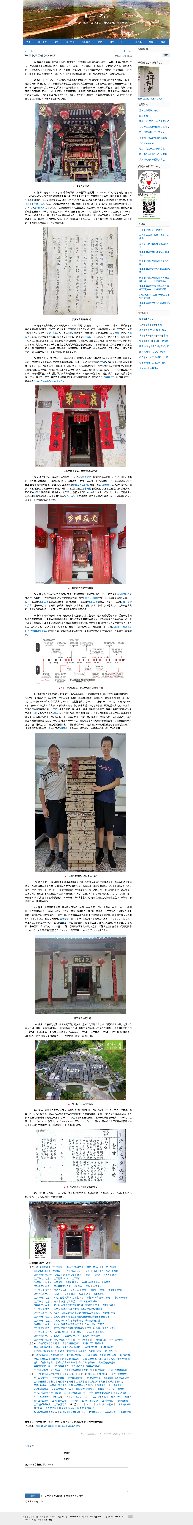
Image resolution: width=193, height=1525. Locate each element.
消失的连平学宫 (61, 1366)
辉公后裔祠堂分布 (70, 1358)
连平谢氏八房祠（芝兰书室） (47, 1370)
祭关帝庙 (74, 1290)
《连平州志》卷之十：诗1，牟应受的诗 (52, 1339)
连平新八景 (68, 1274)
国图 (153, 335)
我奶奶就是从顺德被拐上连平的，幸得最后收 (160, 159)
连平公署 (69, 1282)
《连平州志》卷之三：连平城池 (48, 1282)
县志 (141, 330)
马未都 (155, 352)
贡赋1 (85, 1290)
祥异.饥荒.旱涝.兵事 (88, 1301)
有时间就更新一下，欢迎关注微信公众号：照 (160, 132)
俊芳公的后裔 (91, 598)
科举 (56, 42)
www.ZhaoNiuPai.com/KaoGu (50, 381)
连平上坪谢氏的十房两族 (151, 230)
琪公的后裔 (92, 602)
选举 (88, 1294)
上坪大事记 (81, 1381)
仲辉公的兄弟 (91, 1347)
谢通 (70, 333)
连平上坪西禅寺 (41, 1400)
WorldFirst (51, 1517)
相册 (153, 324)
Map (86, 1517)
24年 (88, 1404)
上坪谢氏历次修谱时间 (46, 1343)
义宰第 (102, 362)
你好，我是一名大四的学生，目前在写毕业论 (160, 148)
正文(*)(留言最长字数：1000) (39, 1464)
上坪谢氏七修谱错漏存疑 (45, 1351)
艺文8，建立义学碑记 (94, 1324)
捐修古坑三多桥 (80, 484)
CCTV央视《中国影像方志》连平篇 (93, 1282)
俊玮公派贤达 (107, 1347)
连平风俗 (76, 1278)
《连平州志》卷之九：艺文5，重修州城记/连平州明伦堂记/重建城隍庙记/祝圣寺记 (71, 1316)
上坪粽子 (127, 1397)
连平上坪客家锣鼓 (42, 1397)
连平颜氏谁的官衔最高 (44, 1381)
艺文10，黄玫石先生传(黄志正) (101, 1328)
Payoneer (152, 319)
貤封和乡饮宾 (100, 1294)
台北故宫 (149, 357)
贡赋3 (102, 1290)
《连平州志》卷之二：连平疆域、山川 (51, 1278)
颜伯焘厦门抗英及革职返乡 (116, 1378)
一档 (159, 335)
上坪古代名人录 (97, 1381)
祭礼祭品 (78, 1286)
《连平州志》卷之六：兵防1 (46, 1294)
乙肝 (141, 324)
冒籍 (88, 1286)
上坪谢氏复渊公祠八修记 (78, 1355)
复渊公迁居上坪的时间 (93, 1343)
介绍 (158, 357)
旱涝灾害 (86, 477)
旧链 (159, 324)
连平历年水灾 (68, 1374)
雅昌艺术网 (144, 352)
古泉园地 (156, 363)
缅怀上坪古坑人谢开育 (74, 1393)
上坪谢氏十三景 (59, 1400)
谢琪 (55, 333)
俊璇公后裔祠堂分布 (65, 1362)
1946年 (92, 1374)
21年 (80, 1404)
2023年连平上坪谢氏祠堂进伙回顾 (111, 1370)
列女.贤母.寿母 (121, 1297)
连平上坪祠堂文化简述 (99, 1393)
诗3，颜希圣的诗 (98, 1339)
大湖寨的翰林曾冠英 (61, 1389)
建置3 (97, 1274)
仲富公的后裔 (123, 594)
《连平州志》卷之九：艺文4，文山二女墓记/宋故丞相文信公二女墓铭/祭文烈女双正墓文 (74, 1313)
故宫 (141, 357)
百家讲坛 (143, 368)
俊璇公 (88, 337)
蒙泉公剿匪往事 (41, 1389)
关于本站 (26, 1517)
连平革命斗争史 (41, 1378)
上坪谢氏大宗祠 (41, 207)
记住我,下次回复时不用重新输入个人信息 (63, 1496)
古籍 (141, 335)
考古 (147, 324)
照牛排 (142, 319)
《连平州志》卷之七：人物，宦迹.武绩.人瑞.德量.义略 (59, 1297)
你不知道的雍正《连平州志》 (49, 1267)
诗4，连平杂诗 (116, 1339)
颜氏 (55, 713)
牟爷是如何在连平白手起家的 (47, 1271)
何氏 (36, 713)
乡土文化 (70, 42)
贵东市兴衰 (50, 1408)
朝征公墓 (38, 1408)
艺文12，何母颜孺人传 (95, 1332)
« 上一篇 (29, 51)
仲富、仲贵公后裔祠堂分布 (46, 1358)
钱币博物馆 (144, 363)
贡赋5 (120, 1290)
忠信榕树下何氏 (65, 1381)
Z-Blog (123, 1517)
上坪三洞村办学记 (119, 1374)
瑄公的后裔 (43, 602)
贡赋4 (111, 1290)
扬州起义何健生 (93, 1378)
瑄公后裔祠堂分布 (86, 1362)
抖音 (163, 42)
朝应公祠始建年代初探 (119, 1358)
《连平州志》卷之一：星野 (77, 1271)
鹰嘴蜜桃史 (123, 1400)
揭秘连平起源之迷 (74, 1267)
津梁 (73, 1294)
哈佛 (155, 341)
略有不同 (143, 116)
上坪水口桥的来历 (90, 1400)
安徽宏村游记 (95, 1412)
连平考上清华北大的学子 (61, 1385)
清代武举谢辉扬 (115, 1381)
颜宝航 (121, 1389)
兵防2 (65, 1294)
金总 (164, 363)
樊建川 (163, 352)
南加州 (148, 341)
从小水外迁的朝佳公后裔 (89, 1351)
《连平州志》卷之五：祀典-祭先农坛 (50, 1290)
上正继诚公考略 (123, 1404)
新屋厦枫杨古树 (66, 1408)
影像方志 (149, 330)
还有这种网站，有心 (148, 110)
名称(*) (67, 1453)
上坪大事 (137, 42)
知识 (141, 341)
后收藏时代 (110, 1412)
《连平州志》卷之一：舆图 (105, 1271)
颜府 (151, 42)
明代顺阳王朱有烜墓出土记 (72, 1412)
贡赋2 (93, 1290)
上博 (166, 357)
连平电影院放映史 (42, 1404)
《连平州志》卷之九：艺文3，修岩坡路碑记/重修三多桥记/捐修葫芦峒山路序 (69, 1309)
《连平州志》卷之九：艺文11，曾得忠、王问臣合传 (57, 1332)
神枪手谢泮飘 (58, 1378)
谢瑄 (48, 333)
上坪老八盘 (114, 1397)
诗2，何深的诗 (80, 1339)
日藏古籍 (164, 341)
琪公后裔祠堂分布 (106, 1362)
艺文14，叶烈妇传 (91, 1335)
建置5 (115, 1274)
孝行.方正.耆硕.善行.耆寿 (98, 1297)
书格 (158, 330)
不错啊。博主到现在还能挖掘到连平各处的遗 (160, 137)
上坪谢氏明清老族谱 (69, 1343)
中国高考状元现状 (83, 1385)
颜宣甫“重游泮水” (85, 1408)
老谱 (100, 42)
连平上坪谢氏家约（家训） (68, 1347)
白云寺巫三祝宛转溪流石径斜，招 (155, 127)
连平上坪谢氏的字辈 (43, 1347)
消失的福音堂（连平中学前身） (86, 1366)
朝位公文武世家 (67, 1351)
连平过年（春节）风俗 (77, 1397)
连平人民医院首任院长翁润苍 (47, 1393)
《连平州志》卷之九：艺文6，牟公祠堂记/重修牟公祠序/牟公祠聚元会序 (67, 1320)
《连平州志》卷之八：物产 (46, 1301)
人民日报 (154, 346)
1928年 (102, 1374)
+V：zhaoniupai (146, 143)
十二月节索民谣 (98, 1397)
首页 (28, 42)
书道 (164, 330)
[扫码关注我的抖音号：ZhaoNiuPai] (149, 192)
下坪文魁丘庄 (40, 1385)
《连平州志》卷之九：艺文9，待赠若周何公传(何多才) (59, 1328)
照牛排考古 (96, 16)
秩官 (81, 1294)
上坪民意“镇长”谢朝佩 (84, 1389)
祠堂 (112, 42)
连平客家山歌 (119, 1393)
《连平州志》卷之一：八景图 (47, 1274)
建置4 (106, 1274)
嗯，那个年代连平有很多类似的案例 (156, 154)
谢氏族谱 (86, 42)
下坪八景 (74, 1400)
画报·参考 (144, 346)
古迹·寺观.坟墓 (68, 1301)
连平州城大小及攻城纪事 (47, 1374)
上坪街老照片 (108, 1400)
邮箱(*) (67, 1459)
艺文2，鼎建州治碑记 (105, 1305)
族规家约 (63, 728)
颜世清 (101, 1389)
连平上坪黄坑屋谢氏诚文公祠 (78, 1370)
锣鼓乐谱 (57, 1397)
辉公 (123, 42)
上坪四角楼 (125, 1355)
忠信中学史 (116, 1385)
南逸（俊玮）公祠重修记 (94, 1358)
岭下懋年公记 (111, 1351)
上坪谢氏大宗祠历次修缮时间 (49, 1355)
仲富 (117, 333)
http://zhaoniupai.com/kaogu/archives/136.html (58, 1426)
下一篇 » (127, 51)
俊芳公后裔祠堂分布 (43, 1362)
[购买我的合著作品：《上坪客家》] (149, 96)
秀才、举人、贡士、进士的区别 (101, 1267)
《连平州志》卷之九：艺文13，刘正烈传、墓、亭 (56, 1335)
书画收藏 (110, 1389)
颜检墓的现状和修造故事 (45, 1412)
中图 (165, 335)
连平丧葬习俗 (60, 1404)
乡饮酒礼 (97, 1286)
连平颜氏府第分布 (42, 1366)
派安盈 (43, 1517)
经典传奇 (154, 368)
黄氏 (68, 66)
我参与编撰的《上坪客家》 (150, 99)
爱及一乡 (69, 496)
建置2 (88, 1274)
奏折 (163, 346)
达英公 (37, 492)
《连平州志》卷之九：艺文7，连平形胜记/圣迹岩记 (57, 1324)
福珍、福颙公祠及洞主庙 (104, 1355)
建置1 (80, 1274)
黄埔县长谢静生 (75, 1378)
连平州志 (42, 42)
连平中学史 (102, 1385)
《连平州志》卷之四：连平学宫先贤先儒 (52, 1286)
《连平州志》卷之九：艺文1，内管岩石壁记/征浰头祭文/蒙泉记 (63, 1305)
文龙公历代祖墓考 (104, 1404)
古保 (147, 335)
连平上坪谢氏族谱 (35, 204)
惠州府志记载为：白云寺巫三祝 (154, 121)
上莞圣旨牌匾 (125, 1412)
